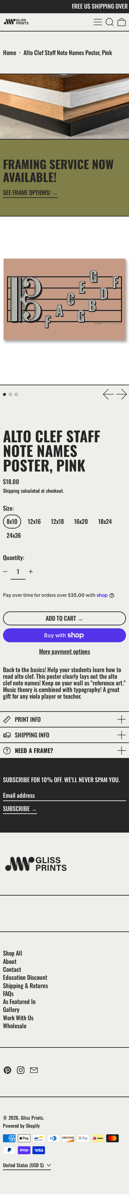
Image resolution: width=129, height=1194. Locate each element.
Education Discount (25, 977)
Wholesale (14, 1025)
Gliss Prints (32, 1117)
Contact (12, 969)
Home (9, 52)
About (10, 961)
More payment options (64, 651)
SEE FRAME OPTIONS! (27, 193)
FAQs (8, 993)
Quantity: (13, 557)
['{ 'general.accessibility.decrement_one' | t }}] (5, 571)
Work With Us (18, 1017)
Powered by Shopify (21, 1125)
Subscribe (16, 808)
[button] (109, 22)
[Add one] (30, 571)
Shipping (11, 490)
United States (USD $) (24, 1165)
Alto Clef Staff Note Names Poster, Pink (67, 52)
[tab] (4, 394)
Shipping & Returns (25, 985)
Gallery (11, 1009)
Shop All (12, 953)
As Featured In (19, 1001)
